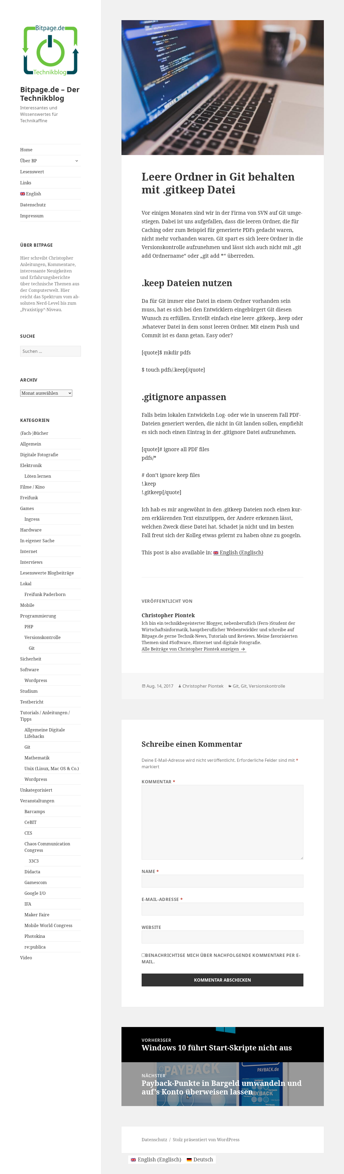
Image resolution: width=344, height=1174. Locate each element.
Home (26, 150)
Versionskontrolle (42, 637)
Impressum (32, 216)
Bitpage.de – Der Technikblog (50, 93)
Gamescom (35, 882)
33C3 (34, 861)
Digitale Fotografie (39, 455)
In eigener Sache (37, 541)
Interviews (31, 562)
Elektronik (31, 465)
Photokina (34, 936)
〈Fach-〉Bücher (34, 433)
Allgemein (30, 444)
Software (29, 670)
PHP (28, 627)
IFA (27, 904)
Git (32, 648)
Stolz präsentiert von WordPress (206, 1140)
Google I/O (35, 893)
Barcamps (34, 811)
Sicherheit (30, 659)
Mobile (27, 605)
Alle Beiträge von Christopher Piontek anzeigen (191, 649)
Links (25, 183)
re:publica (35, 947)
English (33, 194)
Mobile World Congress (48, 925)
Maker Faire (36, 915)
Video (26, 958)
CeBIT (30, 822)
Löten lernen (37, 476)
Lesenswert (32, 172)
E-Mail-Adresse (162, 899)
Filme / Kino (32, 487)
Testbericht (32, 702)
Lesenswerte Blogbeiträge (47, 573)
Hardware (31, 530)
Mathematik (36, 758)
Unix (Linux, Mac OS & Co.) (51, 768)
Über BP (28, 161)
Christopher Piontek (203, 686)
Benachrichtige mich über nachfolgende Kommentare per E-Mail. (221, 958)
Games (27, 508)
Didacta (32, 872)
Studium (29, 691)
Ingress (32, 519)
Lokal (25, 584)
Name (150, 871)
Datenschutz (33, 205)
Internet (28, 551)
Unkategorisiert (36, 790)
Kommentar (158, 782)
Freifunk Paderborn (45, 594)
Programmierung (38, 616)
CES (28, 833)
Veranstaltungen (37, 801)
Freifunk (29, 498)
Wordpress (35, 680)
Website (151, 927)
